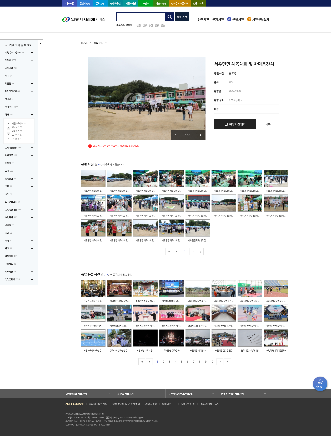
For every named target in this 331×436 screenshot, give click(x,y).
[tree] (19, 166)
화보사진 (10, 271)
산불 (139, 25)
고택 (8, 186)
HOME (84, 42)
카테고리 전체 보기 (21, 45)
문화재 (9, 163)
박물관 (9, 83)
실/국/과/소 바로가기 (76, 393)
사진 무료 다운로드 (14, 52)
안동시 (10, 60)
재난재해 (11, 256)
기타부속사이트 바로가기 (181, 393)
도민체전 (17, 134)
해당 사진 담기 (237, 124)
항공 (8, 232)
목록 (267, 124)
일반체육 (17, 127)
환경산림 (10, 178)
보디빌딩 (16, 138)
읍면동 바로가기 (125, 393)
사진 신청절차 (260, 19)
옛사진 (9, 98)
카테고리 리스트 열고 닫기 (40, 43)
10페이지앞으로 (176, 251)
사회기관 (11, 67)
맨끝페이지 (200, 251)
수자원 (9, 225)
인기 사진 (218, 19)
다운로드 (97, 179)
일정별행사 (12, 279)
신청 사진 (238, 19)
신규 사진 (203, 19)
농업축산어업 (13, 209)
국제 (9, 240)
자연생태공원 (12, 91)
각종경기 (17, 131)
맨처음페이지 (169, 251)
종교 (8, 248)
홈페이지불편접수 (98, 404)
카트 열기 (320, 384)
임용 (157, 25)
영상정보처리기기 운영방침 (126, 404)
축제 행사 (11, 106)
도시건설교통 (12, 201)
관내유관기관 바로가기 (232, 393)
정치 (8, 75)
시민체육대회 (19, 123)
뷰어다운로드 (168, 404)
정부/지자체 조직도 (209, 404)
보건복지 (11, 217)
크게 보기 (90, 179)
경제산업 (11, 155)
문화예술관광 (13, 147)
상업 (8, 194)
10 (211, 361)
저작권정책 (151, 404)
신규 (145, 25)
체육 (9, 114)
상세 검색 (182, 16)
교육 (9, 170)
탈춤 (163, 25)
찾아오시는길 (187, 404)
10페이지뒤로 (192, 251)
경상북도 (10, 263)
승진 (151, 25)
